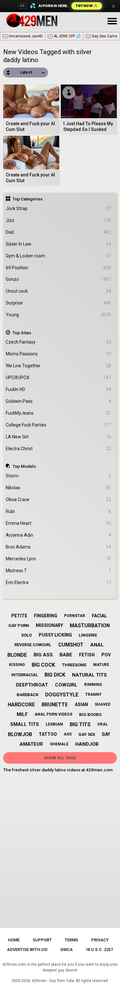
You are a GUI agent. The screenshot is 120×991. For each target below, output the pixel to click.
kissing (17, 664)
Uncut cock (58, 291)
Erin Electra (58, 582)
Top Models (24, 466)
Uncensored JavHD (23, 36)
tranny (93, 694)
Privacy (100, 940)
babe (66, 655)
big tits (80, 724)
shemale (59, 744)
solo (26, 635)
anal (97, 645)
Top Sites (21, 332)
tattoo (48, 734)
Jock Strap (58, 208)
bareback (27, 694)
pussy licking (55, 635)
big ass (43, 655)
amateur (31, 744)
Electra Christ (58, 448)
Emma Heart (58, 523)
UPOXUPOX (58, 377)
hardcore (21, 705)
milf (22, 714)
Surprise (58, 302)
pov (106, 654)
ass (68, 734)
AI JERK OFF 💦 (65, 36)
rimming (93, 684)
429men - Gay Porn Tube (53, 981)
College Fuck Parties (58, 424)
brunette (55, 705)
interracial (24, 674)
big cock (43, 665)
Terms (71, 940)
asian (81, 704)
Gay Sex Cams (102, 36)
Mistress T (58, 570)
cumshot (71, 645)
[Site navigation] (112, 21)
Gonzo (58, 279)
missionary (49, 625)
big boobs (90, 714)
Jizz (58, 220)
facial (99, 615)
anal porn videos (53, 714)
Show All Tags (60, 757)
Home (14, 940)
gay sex (86, 734)
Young (58, 314)
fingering (45, 615)
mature (101, 664)
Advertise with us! (27, 949)
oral (102, 724)
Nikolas (58, 487)
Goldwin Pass (58, 401)
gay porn (18, 625)
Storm (58, 475)
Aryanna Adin (58, 535)
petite (19, 615)
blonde (17, 655)
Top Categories (27, 198)
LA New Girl (58, 436)
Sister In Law (58, 244)
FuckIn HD (58, 389)
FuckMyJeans (58, 413)
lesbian (54, 724)
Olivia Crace (58, 499)
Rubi (58, 511)
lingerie (88, 635)
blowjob (20, 734)
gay (106, 734)
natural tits (89, 675)
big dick (54, 675)
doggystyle (61, 695)
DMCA (66, 949)
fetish (87, 654)
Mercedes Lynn (58, 558)
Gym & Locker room (58, 255)
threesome (74, 664)
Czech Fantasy (58, 342)
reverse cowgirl (32, 644)
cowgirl (66, 685)
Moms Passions (58, 353)
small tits (24, 724)
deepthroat (32, 685)
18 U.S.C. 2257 (99, 949)
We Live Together (58, 365)
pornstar (74, 615)
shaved (102, 704)
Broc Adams (58, 546)
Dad (58, 232)
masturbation (90, 625)
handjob (87, 744)
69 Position (58, 267)
